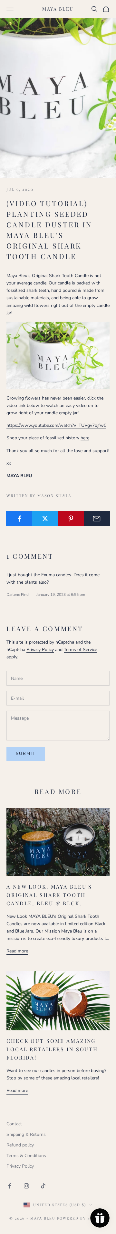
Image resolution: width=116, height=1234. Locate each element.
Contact (14, 1124)
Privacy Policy (40, 650)
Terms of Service (80, 650)
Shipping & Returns (26, 1134)
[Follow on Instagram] (26, 1186)
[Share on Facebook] (19, 518)
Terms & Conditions (26, 1156)
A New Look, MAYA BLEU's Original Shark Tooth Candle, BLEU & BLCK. (49, 895)
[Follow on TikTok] (43, 1186)
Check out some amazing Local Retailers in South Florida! (52, 1049)
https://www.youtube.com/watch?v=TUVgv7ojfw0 (56, 425)
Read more (17, 951)
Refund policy (20, 1145)
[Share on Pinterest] (71, 518)
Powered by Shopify (82, 1218)
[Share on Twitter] (45, 518)
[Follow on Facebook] (9, 1186)
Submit (26, 753)
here (85, 438)
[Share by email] (97, 518)
